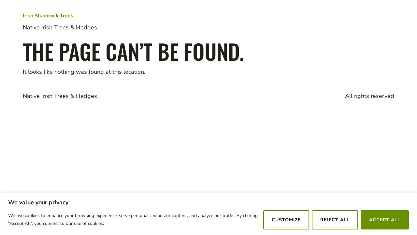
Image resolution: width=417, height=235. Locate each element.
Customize (286, 220)
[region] (208, 214)
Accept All (384, 220)
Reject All (335, 220)
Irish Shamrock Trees (48, 15)
